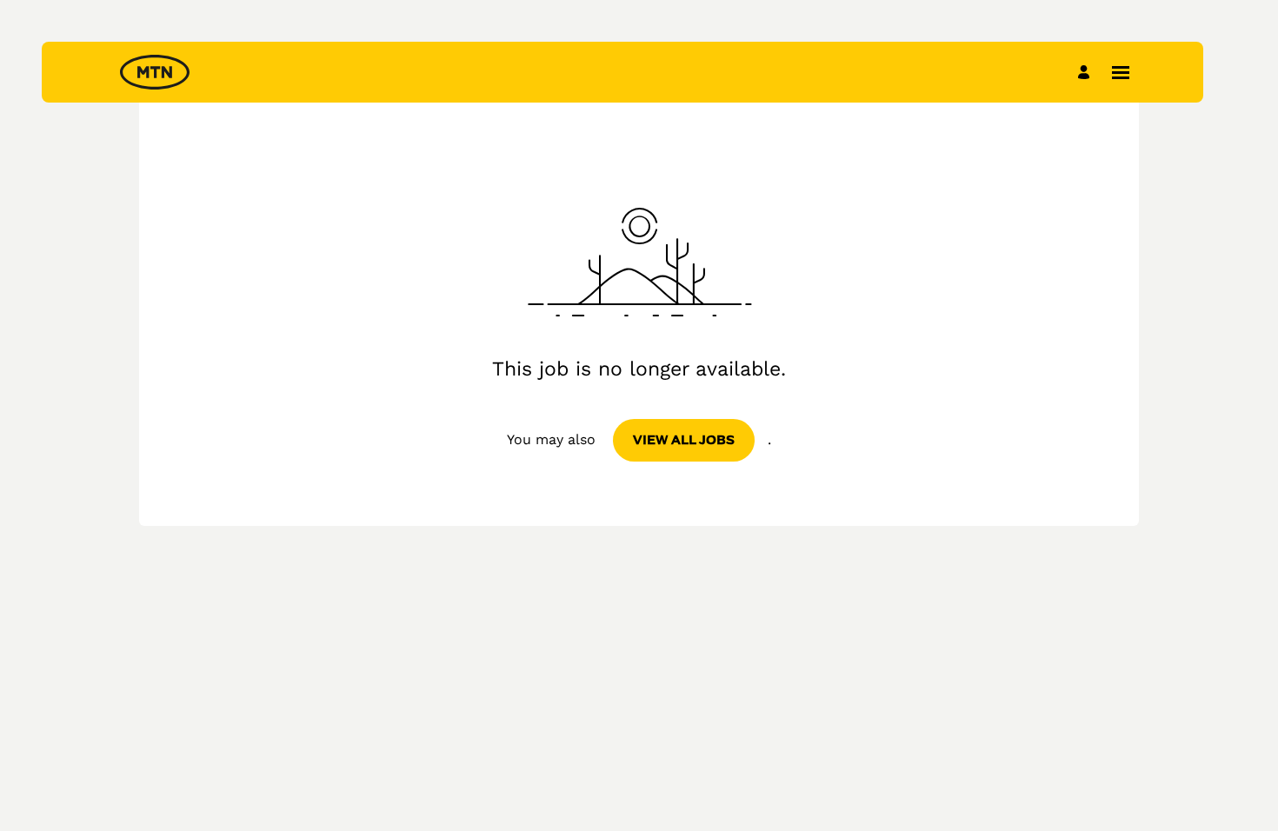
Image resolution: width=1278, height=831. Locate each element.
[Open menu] (1121, 72)
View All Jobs (684, 440)
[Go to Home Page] (154, 72)
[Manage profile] (1086, 71)
